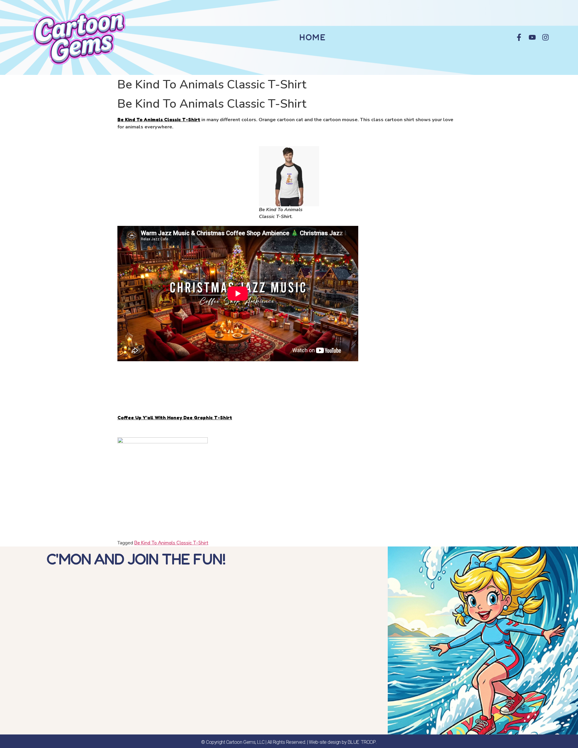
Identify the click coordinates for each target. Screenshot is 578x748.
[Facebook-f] (519, 37)
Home (312, 37)
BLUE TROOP (362, 742)
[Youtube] (532, 37)
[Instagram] (545, 37)
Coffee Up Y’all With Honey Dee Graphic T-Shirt (174, 417)
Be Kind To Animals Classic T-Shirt (158, 119)
